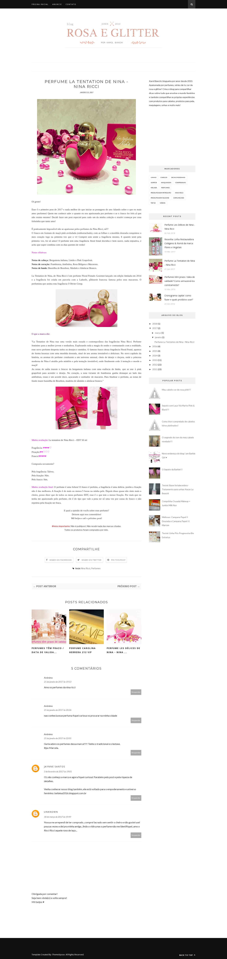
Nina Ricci (85, 568)
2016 (154, 346)
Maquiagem (166, 182)
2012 (154, 364)
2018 (154, 323)
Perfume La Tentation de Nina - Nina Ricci (179, 262)
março (158, 332)
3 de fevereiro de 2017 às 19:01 (58, 771)
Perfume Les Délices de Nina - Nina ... (123, 650)
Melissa (154, 188)
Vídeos (162, 203)
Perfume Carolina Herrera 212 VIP (82, 650)
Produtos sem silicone (160, 198)
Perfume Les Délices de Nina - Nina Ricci (179, 226)
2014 (154, 355)
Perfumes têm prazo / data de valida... (48, 650)
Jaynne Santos (54, 766)
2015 (154, 351)
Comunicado (178, 198)
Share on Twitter (91, 560)
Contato (71, 4)
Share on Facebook (60, 560)
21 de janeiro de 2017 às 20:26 (57, 710)
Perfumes (96, 568)
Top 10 (153, 203)
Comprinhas (180, 182)
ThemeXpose (58, 954)
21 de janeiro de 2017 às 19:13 (57, 681)
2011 (154, 369)
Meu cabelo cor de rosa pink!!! (176, 389)
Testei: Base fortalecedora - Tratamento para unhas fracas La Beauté (177, 489)
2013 (154, 360)
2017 (154, 328)
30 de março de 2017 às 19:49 (57, 816)
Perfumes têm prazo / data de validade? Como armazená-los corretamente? (179, 281)
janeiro (158, 337)
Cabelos (163, 177)
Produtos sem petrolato (161, 193)
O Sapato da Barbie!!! (172, 469)
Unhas (153, 177)
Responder (136, 692)
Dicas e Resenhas (178, 177)
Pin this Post (118, 560)
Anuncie (57, 4)
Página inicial (40, 4)
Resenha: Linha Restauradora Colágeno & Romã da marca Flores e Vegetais (179, 243)
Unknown (51, 811)
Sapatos (154, 182)
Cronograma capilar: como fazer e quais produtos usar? (178, 297)
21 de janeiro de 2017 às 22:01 (57, 738)
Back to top (186, 955)
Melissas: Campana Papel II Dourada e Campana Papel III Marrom (176, 521)
